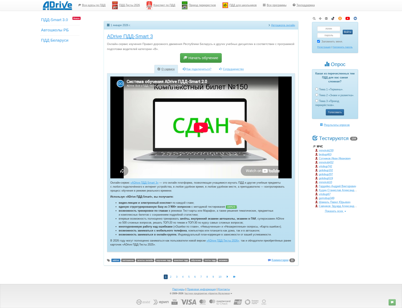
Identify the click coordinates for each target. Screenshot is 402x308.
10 (220, 276)
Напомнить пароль (342, 47)
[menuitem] (92, 5)
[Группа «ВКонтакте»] (355, 17)
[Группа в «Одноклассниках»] (340, 17)
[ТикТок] (333, 17)
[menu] (196, 5)
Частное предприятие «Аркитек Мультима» (207, 293)
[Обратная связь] (326, 17)
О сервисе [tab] (168, 69)
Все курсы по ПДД (94, 5)
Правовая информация (201, 289)
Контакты (224, 289)
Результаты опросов (337, 125)
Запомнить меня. (332, 41)
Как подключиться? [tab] (198, 69)
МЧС (320, 146)
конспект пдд (181, 260)
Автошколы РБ (55, 30)
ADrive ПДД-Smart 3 (130, 36)
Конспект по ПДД (164, 5)
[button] (392, 302)
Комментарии (280, 260)
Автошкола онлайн (283, 25)
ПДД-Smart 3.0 (54, 20)
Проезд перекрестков (202, 5)
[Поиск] (314, 17)
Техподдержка (305, 5)
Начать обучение (202, 58)
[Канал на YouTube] (347, 17)
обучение (196, 260)
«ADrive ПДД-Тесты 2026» (222, 240)
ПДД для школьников (243, 5)
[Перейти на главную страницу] (57, 5)
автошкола (128, 260)
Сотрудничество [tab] (233, 69)
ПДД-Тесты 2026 (129, 5)
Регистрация (324, 47)
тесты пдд (210, 260)
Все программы (276, 5)
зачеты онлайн (145, 260)
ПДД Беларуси (54, 40)
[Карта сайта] (320, 17)
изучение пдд (163, 260)
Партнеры (178, 289)
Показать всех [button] (334, 211)
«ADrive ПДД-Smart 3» (144, 182)
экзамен (223, 260)
